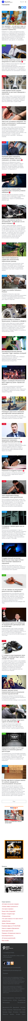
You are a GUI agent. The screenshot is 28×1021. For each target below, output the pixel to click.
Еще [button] (14, 801)
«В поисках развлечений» (9, 938)
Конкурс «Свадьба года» (8, 913)
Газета (23, 1014)
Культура (5, 1012)
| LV (23, 1)
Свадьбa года (21, 1000)
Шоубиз (12, 1014)
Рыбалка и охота (7, 1000)
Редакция (5, 973)
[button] (25, 1)
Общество (5, 1014)
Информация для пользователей (11, 967)
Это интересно (21, 1002)
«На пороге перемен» (7, 909)
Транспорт (18, 998)
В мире (23, 998)
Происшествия (17, 1009)
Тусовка (18, 1014)
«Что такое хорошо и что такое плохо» (12, 918)
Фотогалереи (6, 1002)
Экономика (22, 1012)
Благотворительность (7, 935)
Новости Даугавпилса (8, 998)
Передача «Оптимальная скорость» (11, 933)
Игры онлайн (5, 940)
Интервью (15, 1012)
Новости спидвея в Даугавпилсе (10, 928)
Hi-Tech (15, 1000)
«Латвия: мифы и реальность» (10, 906)
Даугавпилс (16, 1007)
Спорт (23, 1009)
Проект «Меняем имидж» (8, 923)
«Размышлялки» (6, 916)
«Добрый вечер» (6, 921)
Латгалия (22, 1007)
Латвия (5, 1009)
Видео (10, 1012)
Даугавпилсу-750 (7, 1007)
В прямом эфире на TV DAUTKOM (11, 926)
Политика (9, 1009)
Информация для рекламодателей (12, 970)
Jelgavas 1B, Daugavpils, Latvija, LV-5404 (13, 955)
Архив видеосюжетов (7, 930)
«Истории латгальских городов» (10, 904)
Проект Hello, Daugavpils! (8, 911)
